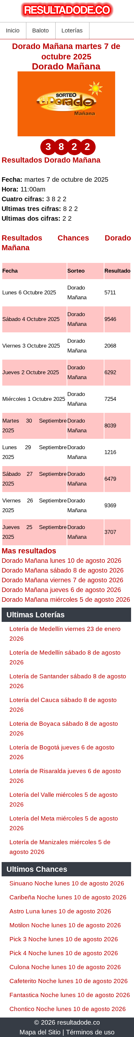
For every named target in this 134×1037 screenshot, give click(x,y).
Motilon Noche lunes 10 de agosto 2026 (65, 925)
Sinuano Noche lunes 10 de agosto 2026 (66, 883)
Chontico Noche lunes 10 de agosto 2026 (67, 1009)
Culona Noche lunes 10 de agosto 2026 (65, 967)
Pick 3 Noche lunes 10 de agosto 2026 (63, 939)
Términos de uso (90, 1032)
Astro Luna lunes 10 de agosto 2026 (60, 911)
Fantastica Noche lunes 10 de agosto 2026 (69, 995)
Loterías (72, 30)
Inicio (13, 30)
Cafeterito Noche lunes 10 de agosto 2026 (68, 981)
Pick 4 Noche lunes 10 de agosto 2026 (63, 953)
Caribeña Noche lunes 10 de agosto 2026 (68, 897)
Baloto (40, 30)
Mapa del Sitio (40, 1032)
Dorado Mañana (66, 66)
